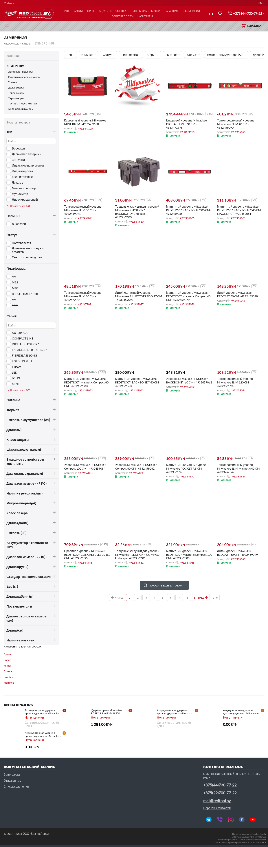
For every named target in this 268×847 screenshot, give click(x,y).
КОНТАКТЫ (146, 16)
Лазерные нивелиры (20, 71)
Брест (7, 659)
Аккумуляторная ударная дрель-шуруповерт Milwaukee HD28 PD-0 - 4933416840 (42, 734)
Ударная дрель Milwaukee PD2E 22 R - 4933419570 (106, 712)
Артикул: (69, 128)
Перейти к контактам (217, 808)
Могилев (9, 682)
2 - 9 (215, 597)
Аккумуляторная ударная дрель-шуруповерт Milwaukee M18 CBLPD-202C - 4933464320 (42, 712)
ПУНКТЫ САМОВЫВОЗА (145, 10)
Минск (7, 665)
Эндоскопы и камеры (20, 108)
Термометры (16, 98)
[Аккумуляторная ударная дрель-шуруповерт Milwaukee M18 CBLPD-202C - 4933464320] (13, 718)
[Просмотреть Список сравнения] (211, 13)
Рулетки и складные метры (24, 76)
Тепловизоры (16, 92)
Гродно (8, 654)
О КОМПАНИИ (191, 10)
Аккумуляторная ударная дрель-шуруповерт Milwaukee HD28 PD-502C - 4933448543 (240, 712)
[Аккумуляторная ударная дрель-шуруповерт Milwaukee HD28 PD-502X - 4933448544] (145, 718)
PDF (66, 10)
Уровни (12, 82)
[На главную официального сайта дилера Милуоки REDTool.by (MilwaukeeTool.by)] (29, 13)
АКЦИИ (78, 10)
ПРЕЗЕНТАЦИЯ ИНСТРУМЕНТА (106, 10)
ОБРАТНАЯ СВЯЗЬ (123, 16)
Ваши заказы (12, 774)
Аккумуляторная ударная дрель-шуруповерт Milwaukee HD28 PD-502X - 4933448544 (174, 712)
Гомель (8, 671)
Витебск (8, 676)
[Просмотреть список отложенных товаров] (220, 13)
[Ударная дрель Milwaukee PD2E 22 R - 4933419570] (79, 718)
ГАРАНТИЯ (171, 10)
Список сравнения (16, 786)
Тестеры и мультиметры (22, 103)
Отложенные (12, 780)
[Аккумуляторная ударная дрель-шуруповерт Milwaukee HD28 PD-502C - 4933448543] (211, 718)
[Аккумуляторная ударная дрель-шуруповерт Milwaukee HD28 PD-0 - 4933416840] (13, 740)
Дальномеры (16, 87)
